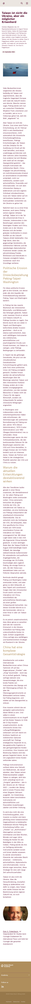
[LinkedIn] (2, 986)
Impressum (9, 1001)
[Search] (22, 3)
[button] (15, 975)
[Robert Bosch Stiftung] (7, 967)
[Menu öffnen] (27, 3)
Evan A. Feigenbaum (11, 931)
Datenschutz (16, 1001)
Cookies (23, 1001)
